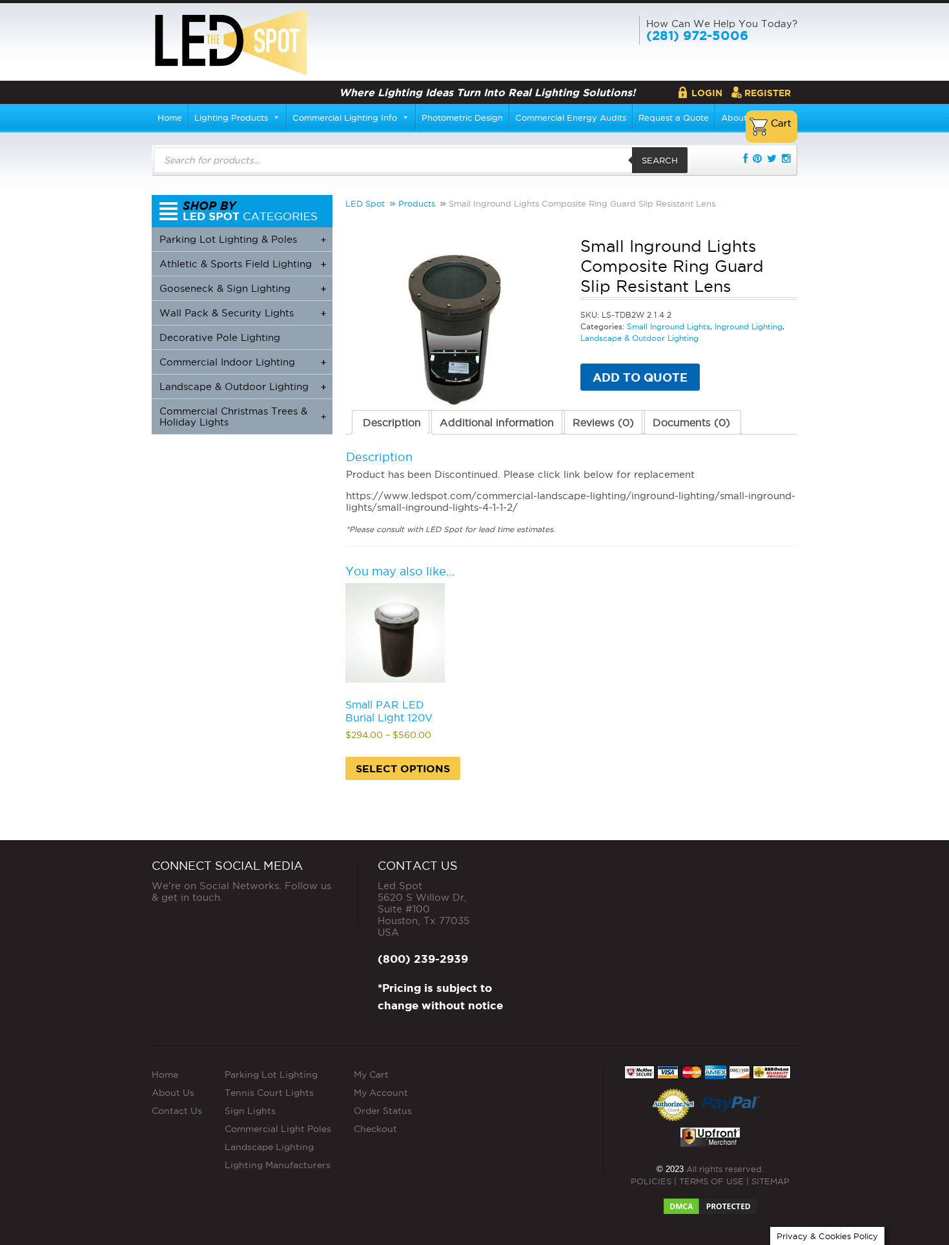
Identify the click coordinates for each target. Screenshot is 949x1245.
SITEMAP (770, 1181)
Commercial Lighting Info (344, 117)
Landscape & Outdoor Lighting (639, 338)
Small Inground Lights (668, 326)
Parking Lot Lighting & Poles (242, 239)
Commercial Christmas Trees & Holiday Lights (242, 416)
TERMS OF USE (711, 1181)
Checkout (375, 1129)
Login (706, 93)
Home (170, 117)
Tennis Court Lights (269, 1092)
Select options (403, 768)
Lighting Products (231, 117)
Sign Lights (250, 1111)
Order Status (383, 1111)
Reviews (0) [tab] (603, 422)
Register (767, 93)
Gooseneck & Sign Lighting (242, 288)
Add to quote (640, 377)
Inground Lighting (748, 326)
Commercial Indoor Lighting (242, 361)
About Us (173, 1092)
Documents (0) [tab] (691, 422)
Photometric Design (462, 117)
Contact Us (177, 1111)
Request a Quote (673, 117)
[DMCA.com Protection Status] (710, 1202)
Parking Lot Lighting (271, 1074)
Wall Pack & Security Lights (242, 312)
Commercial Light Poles (278, 1129)
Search (660, 160)
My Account (381, 1092)
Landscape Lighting (269, 1147)
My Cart (371, 1074)
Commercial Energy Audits (570, 117)
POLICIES (651, 1181)
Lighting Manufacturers (278, 1165)
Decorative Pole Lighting (219, 337)
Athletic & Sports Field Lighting (242, 263)
